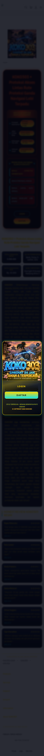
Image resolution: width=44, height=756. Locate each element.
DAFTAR (21, 395)
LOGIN (21, 386)
